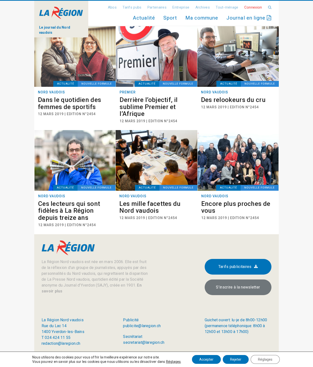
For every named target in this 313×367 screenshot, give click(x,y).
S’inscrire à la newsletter (238, 287)
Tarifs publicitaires (235, 266)
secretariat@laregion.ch (143, 342)
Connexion (253, 7)
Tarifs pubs (132, 7)
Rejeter (235, 359)
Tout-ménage (227, 7)
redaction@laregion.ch (61, 343)
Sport (170, 18)
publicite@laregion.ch (142, 325)
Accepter (206, 359)
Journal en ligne (246, 18)
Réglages (173, 362)
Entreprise (180, 7)
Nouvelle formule (96, 83)
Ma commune (201, 18)
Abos (112, 7)
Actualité (144, 18)
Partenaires (157, 7)
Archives (202, 7)
